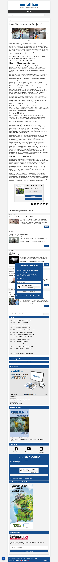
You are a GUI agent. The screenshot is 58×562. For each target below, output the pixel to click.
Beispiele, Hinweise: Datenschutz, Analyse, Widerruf (29, 295)
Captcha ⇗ (37, 288)
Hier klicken (31, 287)
